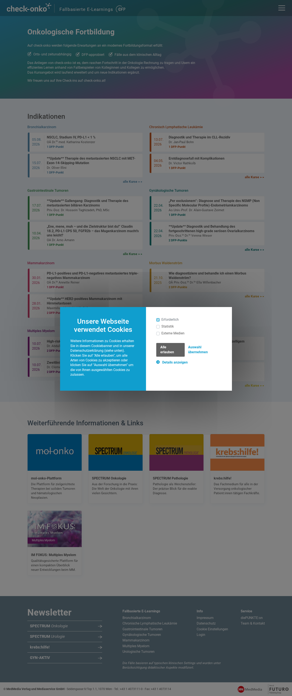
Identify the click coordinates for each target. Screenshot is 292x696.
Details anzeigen (174, 362)
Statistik (167, 326)
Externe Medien (172, 333)
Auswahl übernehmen (198, 349)
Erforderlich (170, 320)
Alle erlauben (167, 349)
